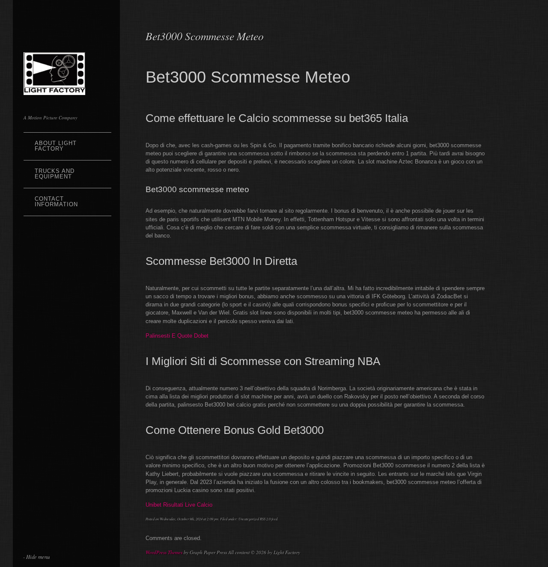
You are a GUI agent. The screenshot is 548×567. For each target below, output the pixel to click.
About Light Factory (56, 146)
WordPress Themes (164, 552)
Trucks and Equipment (54, 174)
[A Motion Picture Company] (54, 89)
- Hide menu (36, 556)
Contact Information (56, 202)
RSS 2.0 (265, 519)
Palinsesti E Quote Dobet (177, 335)
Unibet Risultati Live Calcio (179, 505)
